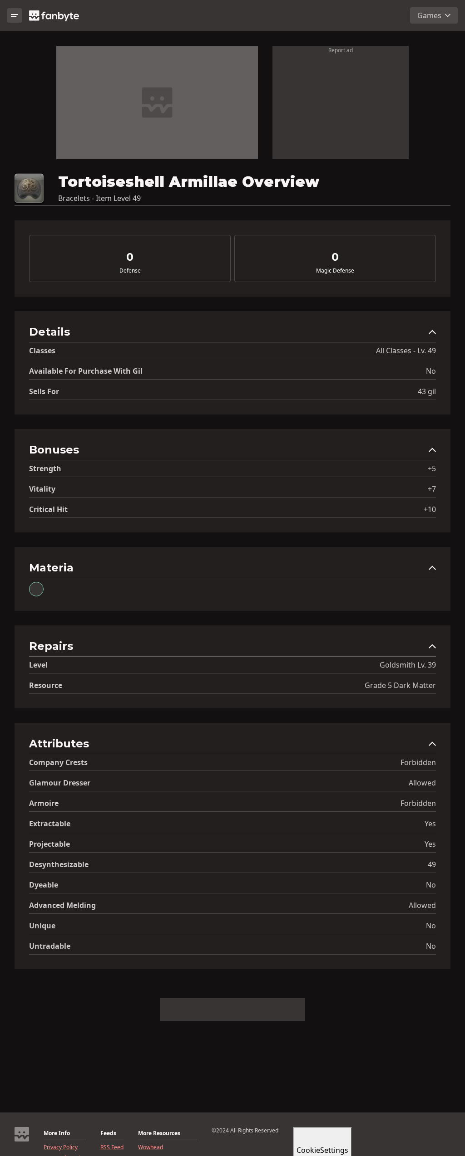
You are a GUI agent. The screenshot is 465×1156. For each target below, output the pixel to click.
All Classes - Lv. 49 (406, 350)
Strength (45, 468)
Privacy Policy (61, 1147)
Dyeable (43, 884)
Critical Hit (48, 509)
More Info (57, 1133)
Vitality (42, 488)
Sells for (44, 391)
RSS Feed (112, 1147)
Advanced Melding (62, 905)
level (38, 664)
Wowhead (150, 1147)
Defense (130, 270)
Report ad (340, 50)
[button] (232, 334)
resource (45, 685)
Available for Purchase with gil (86, 371)
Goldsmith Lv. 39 (408, 664)
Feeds (108, 1133)
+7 (432, 488)
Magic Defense (335, 270)
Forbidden (418, 762)
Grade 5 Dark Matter (400, 685)
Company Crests (58, 762)
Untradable (49, 946)
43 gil (427, 391)
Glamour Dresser (59, 782)
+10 (430, 509)
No (431, 371)
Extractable (49, 823)
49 (432, 864)
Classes (42, 350)
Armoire (44, 803)
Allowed (422, 782)
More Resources (159, 1133)
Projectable (49, 844)
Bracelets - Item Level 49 (99, 198)
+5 (432, 468)
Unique (42, 925)
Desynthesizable (59, 864)
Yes (430, 823)
